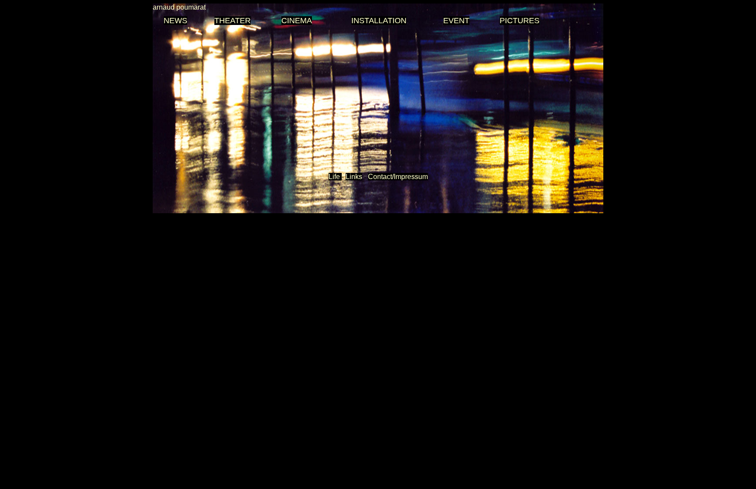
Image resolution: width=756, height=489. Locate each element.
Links (354, 176)
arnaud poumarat (179, 7)
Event (456, 20)
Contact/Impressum (398, 176)
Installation (378, 20)
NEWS (175, 20)
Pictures (519, 20)
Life (335, 176)
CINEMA (296, 20)
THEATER (232, 20)
